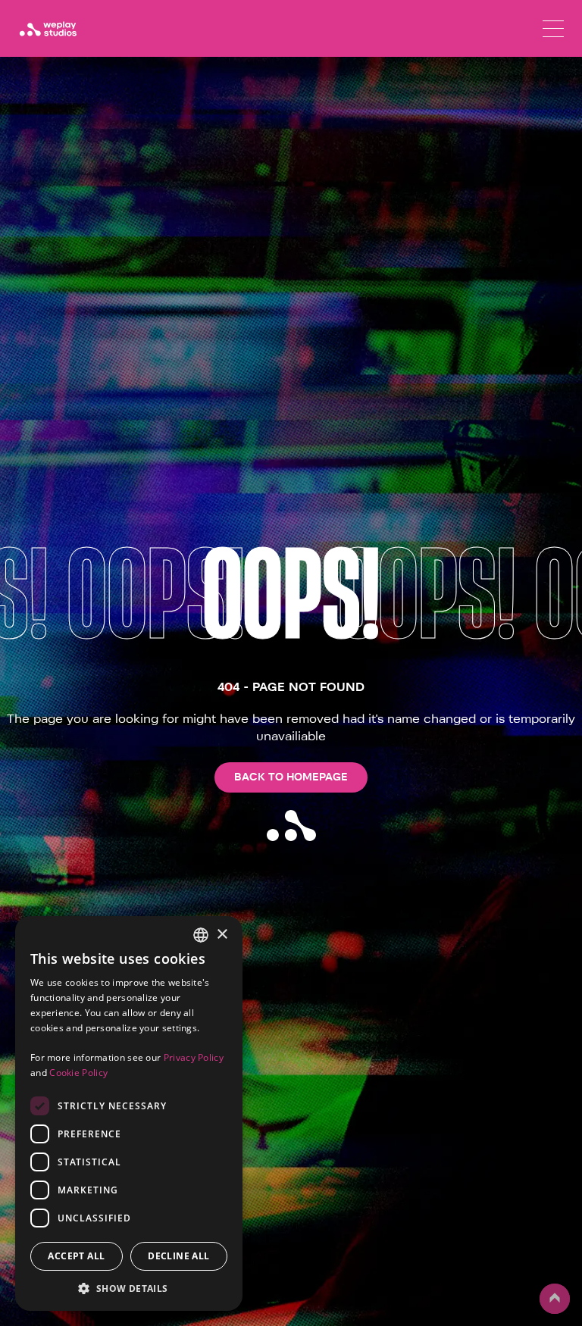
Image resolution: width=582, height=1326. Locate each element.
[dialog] (128, 1113)
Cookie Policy (78, 1072)
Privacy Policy (194, 1057)
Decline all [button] (178, 1255)
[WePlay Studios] (47, 28)
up (548, 1313)
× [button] (221, 934)
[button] (128, 1288)
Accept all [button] (76, 1255)
